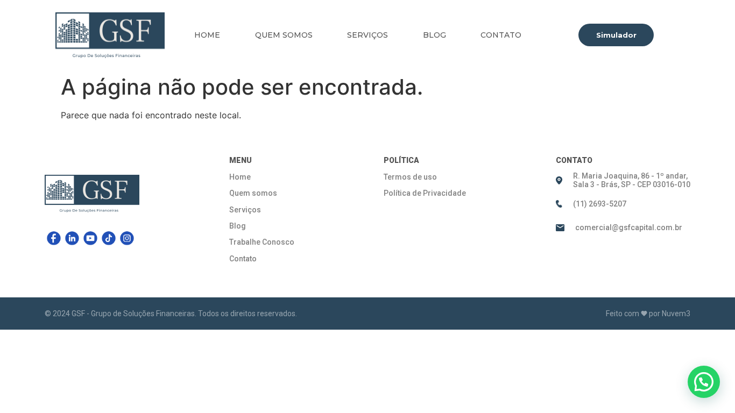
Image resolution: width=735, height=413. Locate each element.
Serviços (367, 35)
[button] (704, 382)
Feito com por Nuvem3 (648, 313)
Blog (434, 35)
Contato (500, 35)
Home (207, 35)
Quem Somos (284, 35)
